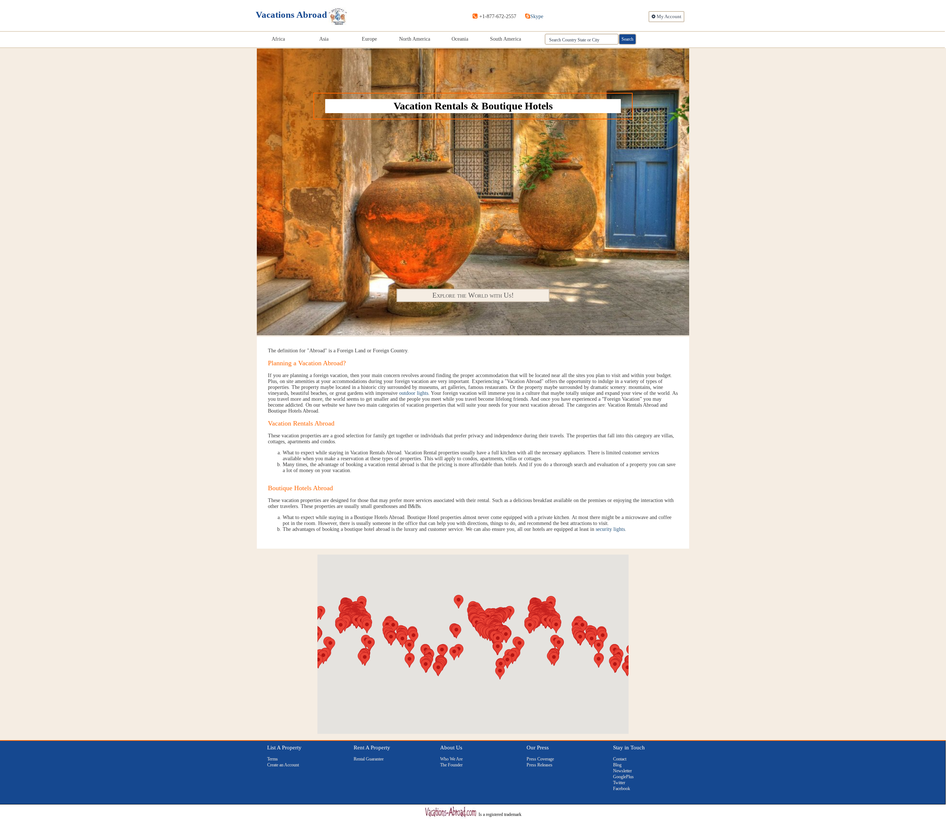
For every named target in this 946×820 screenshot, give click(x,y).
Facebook (621, 788)
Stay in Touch (629, 747)
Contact (619, 759)
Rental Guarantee (369, 759)
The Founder (451, 765)
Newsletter (622, 770)
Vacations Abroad (291, 14)
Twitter (619, 782)
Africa (278, 39)
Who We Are (451, 759)
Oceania (460, 39)
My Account (668, 16)
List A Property (284, 747)
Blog (617, 765)
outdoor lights (413, 393)
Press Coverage (540, 759)
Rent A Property (372, 747)
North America (414, 39)
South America (505, 39)
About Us (451, 747)
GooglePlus (623, 776)
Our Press (538, 747)
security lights (610, 529)
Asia (324, 39)
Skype (536, 16)
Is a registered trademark (500, 814)
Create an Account (283, 765)
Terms (272, 759)
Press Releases (539, 765)
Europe (369, 39)
